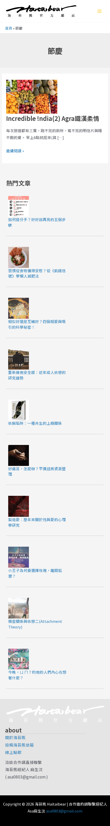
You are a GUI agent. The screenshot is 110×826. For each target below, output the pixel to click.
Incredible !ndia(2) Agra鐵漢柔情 (52, 118)
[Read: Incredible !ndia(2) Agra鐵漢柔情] (31, 96)
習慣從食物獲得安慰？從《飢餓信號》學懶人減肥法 (37, 273)
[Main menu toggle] (99, 11)
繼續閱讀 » (15, 150)
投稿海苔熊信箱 (19, 745)
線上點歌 (13, 752)
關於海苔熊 (15, 737)
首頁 (8, 28)
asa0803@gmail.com (64, 810)
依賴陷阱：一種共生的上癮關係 (35, 423)
